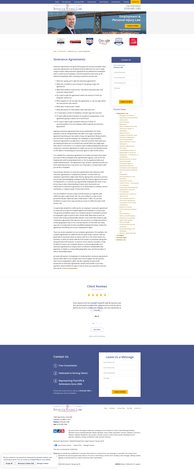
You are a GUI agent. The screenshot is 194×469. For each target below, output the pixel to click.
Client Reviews (104, 2)
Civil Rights (120, 235)
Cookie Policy (77, 445)
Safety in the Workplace (127, 216)
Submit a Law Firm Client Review (97, 336)
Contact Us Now (132, 26)
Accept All (9, 463)
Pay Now (126, 2)
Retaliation (123, 124)
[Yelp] (62, 431)
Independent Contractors (128, 152)
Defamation (123, 144)
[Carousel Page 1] (93, 323)
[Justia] (59, 431)
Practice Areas (91, 2)
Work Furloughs (125, 222)
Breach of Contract (126, 207)
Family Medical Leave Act (128, 150)
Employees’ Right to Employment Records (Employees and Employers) (128, 166)
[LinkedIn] (55, 431)
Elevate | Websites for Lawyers (128, 464)
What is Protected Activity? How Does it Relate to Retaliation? (128, 128)
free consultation (70, 268)
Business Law (121, 240)
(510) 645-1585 (132, 8)
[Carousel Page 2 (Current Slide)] (97, 323)
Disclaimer (112, 408)
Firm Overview (66, 2)
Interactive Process (126, 181)
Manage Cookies (89, 445)
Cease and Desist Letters (128, 142)
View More (97, 329)
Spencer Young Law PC (73, 464)
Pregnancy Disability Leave (128, 135)
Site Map (129, 408)
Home (57, 2)
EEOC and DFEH (125, 213)
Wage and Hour (125, 133)
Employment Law (72, 51)
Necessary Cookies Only (26, 463)
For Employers (124, 192)
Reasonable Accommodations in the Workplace (127, 176)
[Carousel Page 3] (101, 323)
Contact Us (135, 2)
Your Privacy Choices (64, 445)
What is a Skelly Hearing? (128, 233)
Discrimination (124, 122)
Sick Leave (123, 148)
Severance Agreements (127, 146)
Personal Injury (121, 237)
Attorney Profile (79, 2)
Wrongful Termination (127, 115)
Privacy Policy (121, 408)
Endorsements (116, 2)
